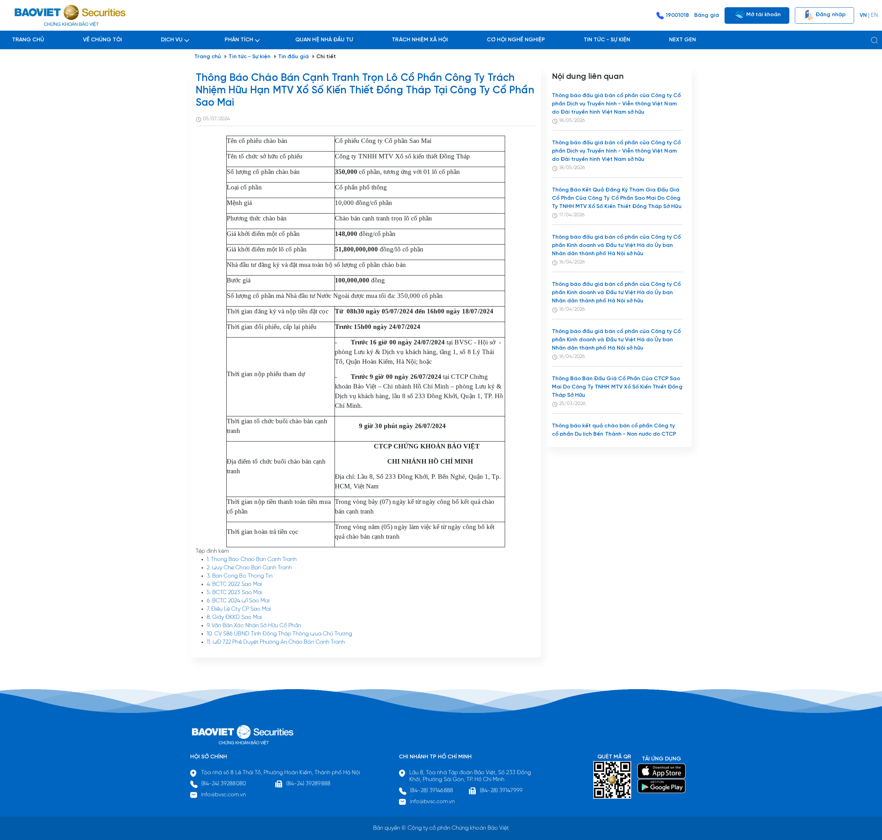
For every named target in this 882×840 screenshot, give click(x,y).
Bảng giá (706, 15)
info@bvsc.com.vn (223, 795)
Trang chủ (207, 57)
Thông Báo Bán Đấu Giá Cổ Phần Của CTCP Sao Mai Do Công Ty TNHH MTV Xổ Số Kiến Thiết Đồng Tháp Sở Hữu (617, 387)
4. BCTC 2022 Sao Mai (234, 584)
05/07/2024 (216, 119)
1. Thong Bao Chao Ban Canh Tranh (252, 559)
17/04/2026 (572, 215)
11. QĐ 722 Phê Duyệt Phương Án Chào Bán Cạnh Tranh (276, 642)
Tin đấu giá (293, 57)
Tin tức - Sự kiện (249, 57)
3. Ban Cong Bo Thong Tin (240, 576)
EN (874, 15)
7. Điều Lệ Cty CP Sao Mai (239, 609)
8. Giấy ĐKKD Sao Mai (234, 617)
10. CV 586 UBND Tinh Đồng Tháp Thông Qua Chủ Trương (279, 634)
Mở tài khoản (763, 14)
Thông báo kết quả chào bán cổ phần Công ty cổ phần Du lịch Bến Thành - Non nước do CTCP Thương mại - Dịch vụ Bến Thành (614, 434)
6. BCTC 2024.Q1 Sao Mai (238, 601)
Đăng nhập (829, 14)
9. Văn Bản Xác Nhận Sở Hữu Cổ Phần (254, 626)
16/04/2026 (572, 262)
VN (863, 15)
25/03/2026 (572, 403)
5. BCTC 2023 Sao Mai (234, 592)
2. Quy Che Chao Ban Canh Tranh (249, 568)
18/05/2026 (572, 120)
